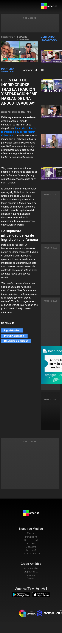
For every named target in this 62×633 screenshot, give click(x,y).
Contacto (31, 578)
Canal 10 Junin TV (31, 553)
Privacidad (31, 575)
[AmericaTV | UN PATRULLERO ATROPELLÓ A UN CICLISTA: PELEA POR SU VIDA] (50, 85)
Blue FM (31, 543)
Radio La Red (31, 540)
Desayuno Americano (23, 38)
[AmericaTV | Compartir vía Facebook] (35, 75)
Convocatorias (31, 568)
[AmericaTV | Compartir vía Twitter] (35, 79)
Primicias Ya (31, 536)
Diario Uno (31, 547)
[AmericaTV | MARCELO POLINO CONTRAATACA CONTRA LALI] (50, 111)
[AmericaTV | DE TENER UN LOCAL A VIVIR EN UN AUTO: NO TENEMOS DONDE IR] (50, 141)
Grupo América (31, 571)
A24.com (31, 533)
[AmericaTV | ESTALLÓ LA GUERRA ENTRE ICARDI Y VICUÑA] (50, 173)
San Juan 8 (31, 550)
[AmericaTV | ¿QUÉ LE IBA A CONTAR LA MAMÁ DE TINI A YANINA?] (50, 56)
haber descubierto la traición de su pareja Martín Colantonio (18, 132)
